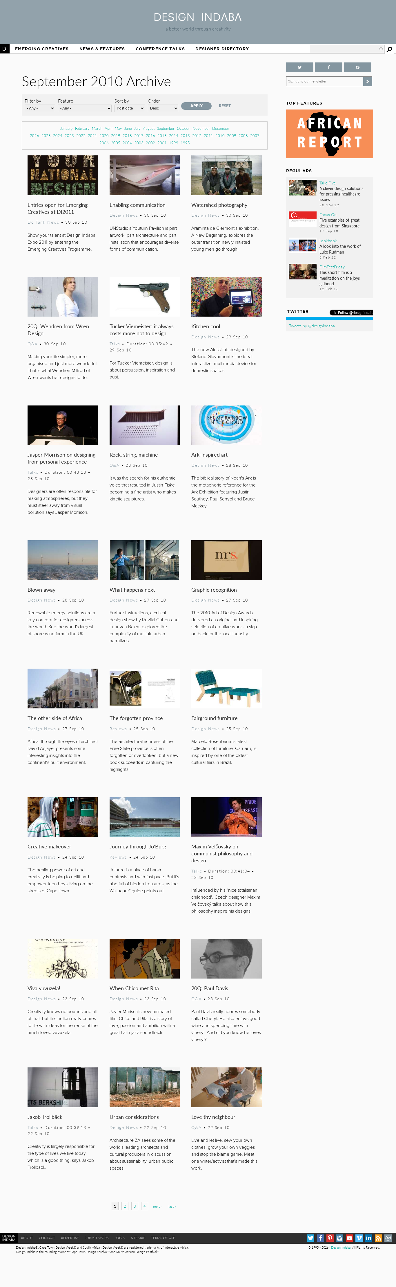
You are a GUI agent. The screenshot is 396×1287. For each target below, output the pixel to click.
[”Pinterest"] (357, 67)
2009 (231, 135)
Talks (115, 344)
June (128, 128)
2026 (34, 135)
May (118, 128)
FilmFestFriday (332, 267)
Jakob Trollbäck (45, 1116)
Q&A (33, 344)
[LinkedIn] (368, 1238)
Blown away (41, 589)
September (166, 128)
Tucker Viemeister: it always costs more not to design (142, 329)
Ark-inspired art (209, 454)
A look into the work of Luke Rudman (340, 248)
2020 (104, 135)
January (66, 128)
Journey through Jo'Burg (138, 846)
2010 (220, 135)
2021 (92, 135)
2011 (208, 135)
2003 (138, 143)
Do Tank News (43, 222)
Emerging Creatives (42, 48)
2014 (173, 135)
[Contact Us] (388, 1238)
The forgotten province (136, 717)
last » (172, 1206)
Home (5, 48)
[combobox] (347, 49)
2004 (127, 143)
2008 (243, 135)
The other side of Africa (55, 717)
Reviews (118, 728)
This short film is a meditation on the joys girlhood (339, 277)
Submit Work (97, 1237)
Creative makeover (49, 846)
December (220, 128)
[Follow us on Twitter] (299, 67)
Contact (47, 1237)
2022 (81, 135)
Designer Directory (222, 48)
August (149, 128)
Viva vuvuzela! (44, 988)
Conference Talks (160, 48)
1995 (185, 143)
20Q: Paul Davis (209, 988)
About (27, 1237)
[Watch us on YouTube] (349, 1238)
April (108, 128)
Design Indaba (340, 1247)
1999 (173, 143)
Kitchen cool (205, 326)
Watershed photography (219, 204)
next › (157, 1206)
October (183, 128)
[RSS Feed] (378, 1238)
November (201, 128)
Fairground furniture (214, 717)
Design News (124, 215)
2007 (254, 135)
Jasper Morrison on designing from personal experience (61, 458)
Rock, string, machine (134, 454)
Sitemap (138, 1237)
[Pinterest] (330, 1238)
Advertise (70, 1237)
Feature (65, 100)
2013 (185, 135)
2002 (150, 143)
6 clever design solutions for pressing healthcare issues (341, 193)
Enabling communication (138, 204)
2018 (127, 135)
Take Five (327, 183)
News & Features (102, 48)
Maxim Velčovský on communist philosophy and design (222, 853)
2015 (162, 135)
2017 (138, 135)
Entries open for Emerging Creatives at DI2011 (58, 208)
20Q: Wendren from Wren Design (58, 329)
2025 (46, 135)
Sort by (122, 100)
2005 (115, 143)
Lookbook (328, 240)
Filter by (33, 100)
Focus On (328, 214)
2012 (196, 135)
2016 (150, 135)
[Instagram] (339, 1238)
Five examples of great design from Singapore (339, 222)
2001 (162, 143)
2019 (115, 135)
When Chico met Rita (134, 988)
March (97, 128)
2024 (57, 135)
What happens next (132, 589)
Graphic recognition (214, 589)
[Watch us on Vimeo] (359, 1238)
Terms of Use (163, 1237)
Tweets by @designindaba (312, 326)
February (82, 128)
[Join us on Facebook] (328, 67)
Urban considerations (134, 1116)
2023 (69, 135)
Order (154, 100)
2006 (104, 143)
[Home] (198, 19)
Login (120, 1237)
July (137, 128)
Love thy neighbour (213, 1116)
